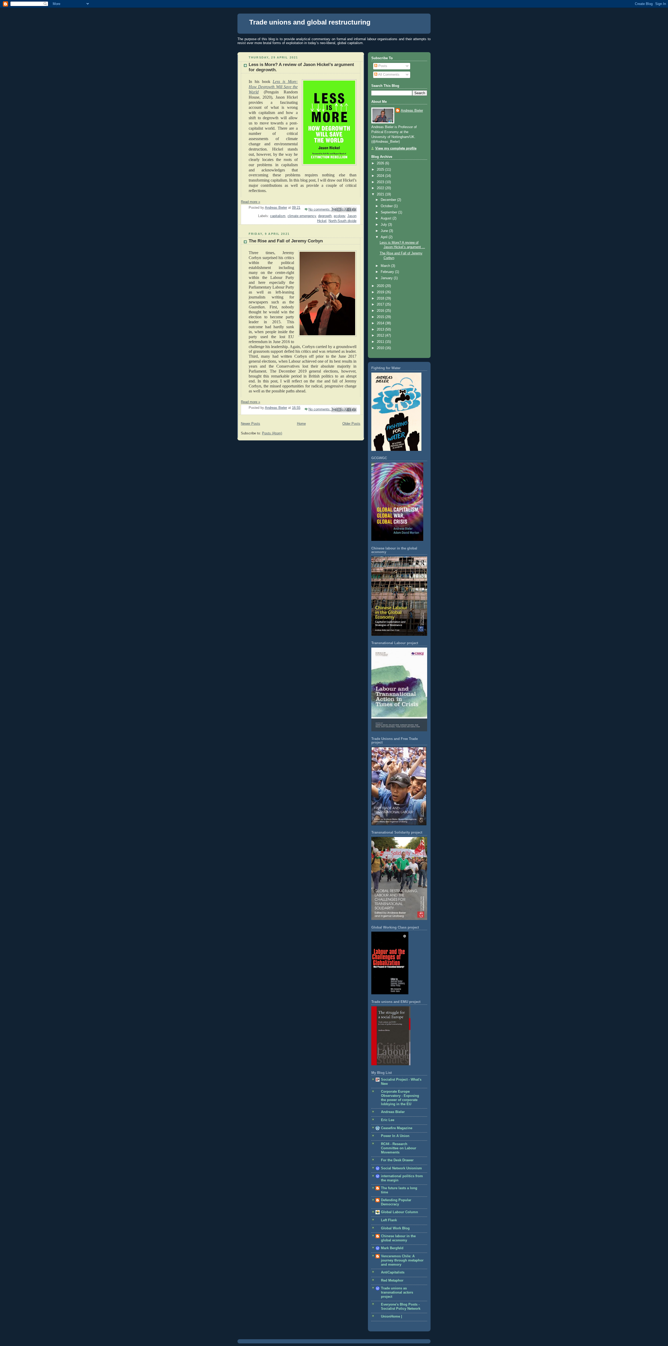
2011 (381, 342)
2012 (381, 335)
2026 (381, 163)
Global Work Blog (395, 1228)
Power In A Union (395, 1136)
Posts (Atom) (272, 433)
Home (301, 424)
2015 (381, 317)
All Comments (388, 74)
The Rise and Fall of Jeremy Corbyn (286, 240)
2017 (381, 304)
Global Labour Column (399, 1212)
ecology (339, 216)
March (386, 266)
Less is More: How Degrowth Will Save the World (273, 86)
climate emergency (302, 216)
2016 (381, 311)
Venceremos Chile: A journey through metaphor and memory (402, 1260)
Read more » (250, 202)
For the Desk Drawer (397, 1160)
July (384, 224)
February (388, 272)
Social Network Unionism (401, 1168)
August (386, 218)
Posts (382, 66)
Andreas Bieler (412, 110)
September (389, 212)
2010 (381, 348)
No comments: (320, 209)
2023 (381, 182)
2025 (381, 169)
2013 (381, 329)
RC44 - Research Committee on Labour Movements (398, 1148)
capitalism (277, 216)
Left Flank (389, 1220)
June (385, 231)
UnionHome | (391, 1316)
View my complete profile (395, 148)
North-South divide (342, 221)
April (385, 237)
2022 (381, 188)
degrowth (325, 216)
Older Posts (351, 424)
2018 (381, 298)
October (387, 206)
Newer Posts (250, 424)
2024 (381, 176)
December (389, 200)
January (387, 278)
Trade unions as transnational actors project (397, 1293)
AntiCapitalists (392, 1272)
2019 (381, 292)
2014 (381, 323)
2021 (381, 194)
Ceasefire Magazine (396, 1128)
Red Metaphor (392, 1280)
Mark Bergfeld (392, 1248)
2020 (381, 286)
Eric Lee (387, 1120)
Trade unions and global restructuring (310, 22)
